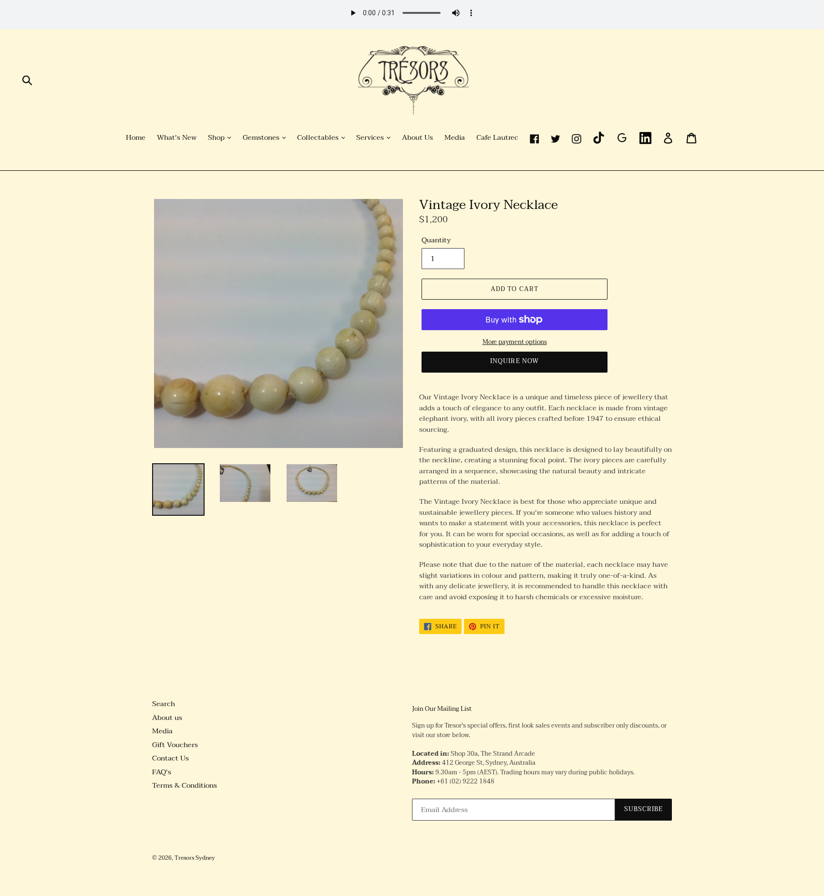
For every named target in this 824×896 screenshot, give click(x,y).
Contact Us (170, 758)
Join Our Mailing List (442, 709)
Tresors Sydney (195, 858)
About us (167, 717)
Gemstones (262, 138)
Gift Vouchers (175, 745)
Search (163, 704)
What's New (176, 138)
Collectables (318, 138)
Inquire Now (514, 361)
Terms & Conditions (184, 785)
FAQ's (161, 772)
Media (454, 138)
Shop (217, 138)
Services (371, 138)
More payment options (515, 342)
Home (135, 138)
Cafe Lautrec (497, 138)
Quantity (436, 240)
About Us (417, 138)
